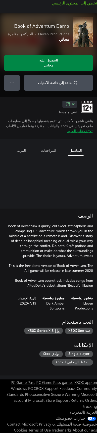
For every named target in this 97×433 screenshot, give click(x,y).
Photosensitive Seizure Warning (52, 394)
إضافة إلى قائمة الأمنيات (56, 82)
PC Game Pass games (54, 382)
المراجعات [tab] (48, 150)
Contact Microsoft (22, 424)
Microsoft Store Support (49, 400)
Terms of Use (40, 430)
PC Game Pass (23, 382)
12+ (72, 104)
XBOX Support (46, 388)
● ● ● (12, 82)
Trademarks (62, 430)
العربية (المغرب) (83, 412)
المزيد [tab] (21, 150)
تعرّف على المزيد (80, 130)
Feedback (67, 388)
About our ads (85, 430)
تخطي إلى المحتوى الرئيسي (74, 2)
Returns (77, 400)
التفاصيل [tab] (75, 150)
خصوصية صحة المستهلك (76, 424)
